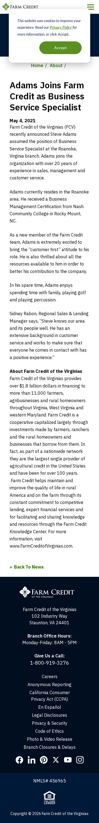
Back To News (29, 567)
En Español (49, 707)
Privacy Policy (61, 27)
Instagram (80, 760)
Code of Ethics (49, 731)
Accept (60, 47)
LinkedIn (31, 760)
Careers (49, 676)
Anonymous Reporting (50, 684)
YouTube (68, 760)
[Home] (49, 580)
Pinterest (44, 760)
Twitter (56, 760)
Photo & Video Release (49, 739)
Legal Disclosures (49, 715)
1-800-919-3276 (49, 663)
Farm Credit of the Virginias (21, 7)
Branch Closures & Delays (50, 747)
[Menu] (90, 7)
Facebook (19, 760)
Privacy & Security (49, 723)
